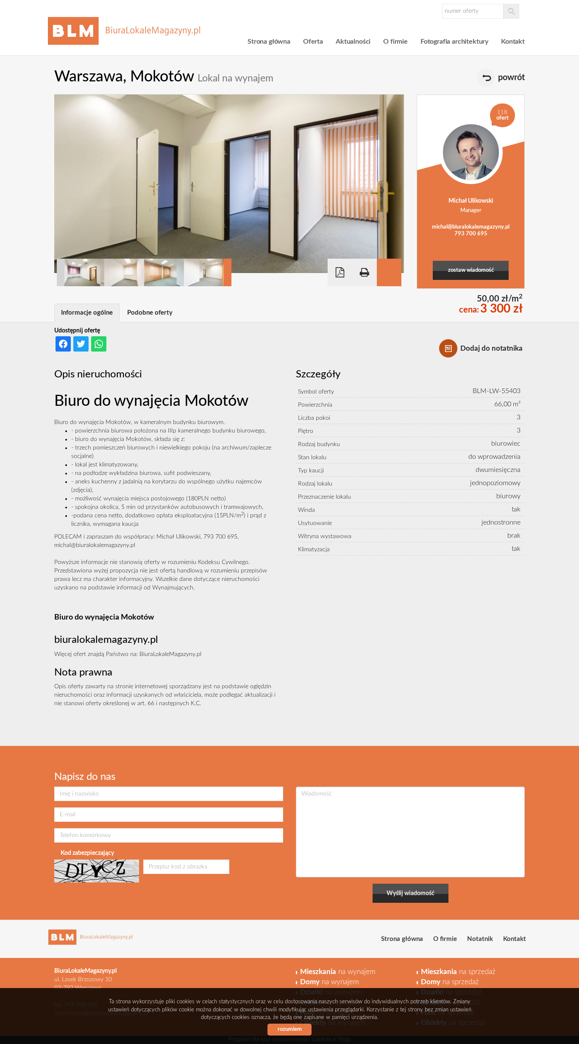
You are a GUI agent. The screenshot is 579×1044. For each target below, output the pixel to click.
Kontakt (513, 41)
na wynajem (338, 971)
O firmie (395, 41)
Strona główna (269, 41)
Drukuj (364, 272)
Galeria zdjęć (389, 272)
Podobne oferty (150, 313)
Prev (60, 272)
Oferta (313, 41)
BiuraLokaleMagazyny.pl (170, 654)
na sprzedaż (458, 971)
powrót (511, 77)
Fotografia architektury (454, 41)
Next (227, 272)
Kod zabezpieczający (87, 853)
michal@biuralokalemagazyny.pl (470, 227)
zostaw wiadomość (471, 270)
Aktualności (353, 41)
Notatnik (480, 939)
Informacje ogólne (87, 313)
